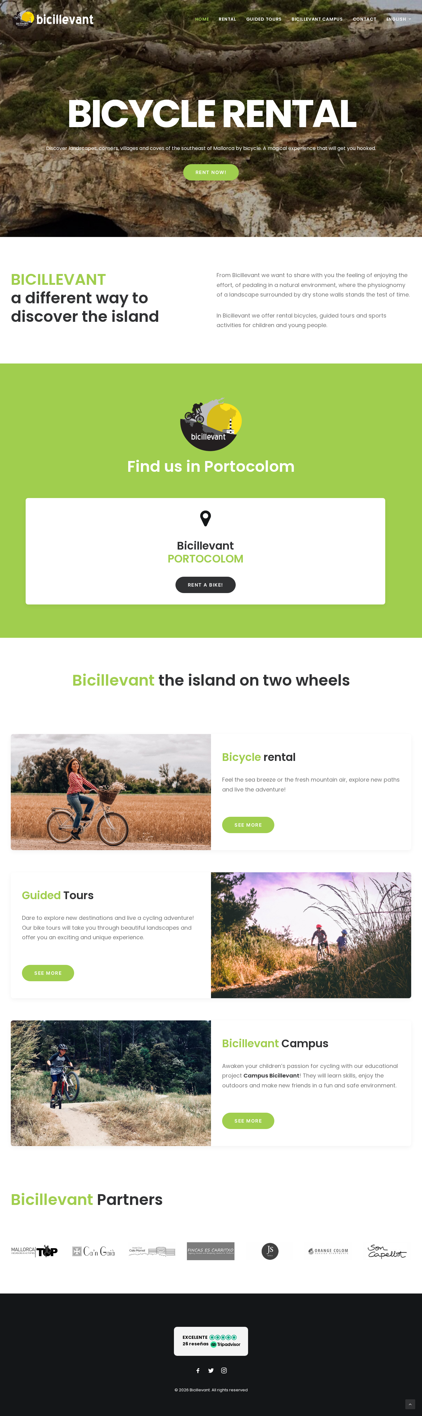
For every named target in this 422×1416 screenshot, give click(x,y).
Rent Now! (211, 172)
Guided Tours (264, 19)
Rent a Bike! (205, 585)
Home (202, 19)
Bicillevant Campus (317, 19)
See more (248, 825)
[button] (211, 1341)
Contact (365, 19)
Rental (227, 19)
